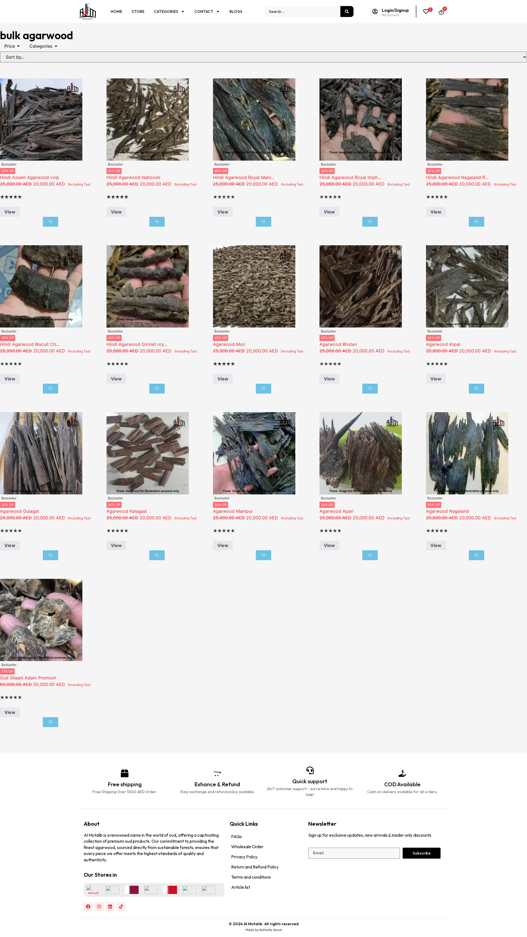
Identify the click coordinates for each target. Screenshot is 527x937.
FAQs (236, 836)
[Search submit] (347, 11)
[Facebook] (88, 906)
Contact (203, 11)
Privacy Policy (244, 856)
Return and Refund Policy (255, 867)
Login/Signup (395, 10)
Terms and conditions (251, 877)
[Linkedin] (110, 906)
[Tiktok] (121, 906)
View (9, 212)
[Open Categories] (56, 46)
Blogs (235, 11)
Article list (240, 887)
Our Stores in (100, 874)
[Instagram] (99, 906)
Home (116, 11)
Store (138, 11)
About (92, 823)
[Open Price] (18, 46)
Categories (166, 11)
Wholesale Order (247, 846)
